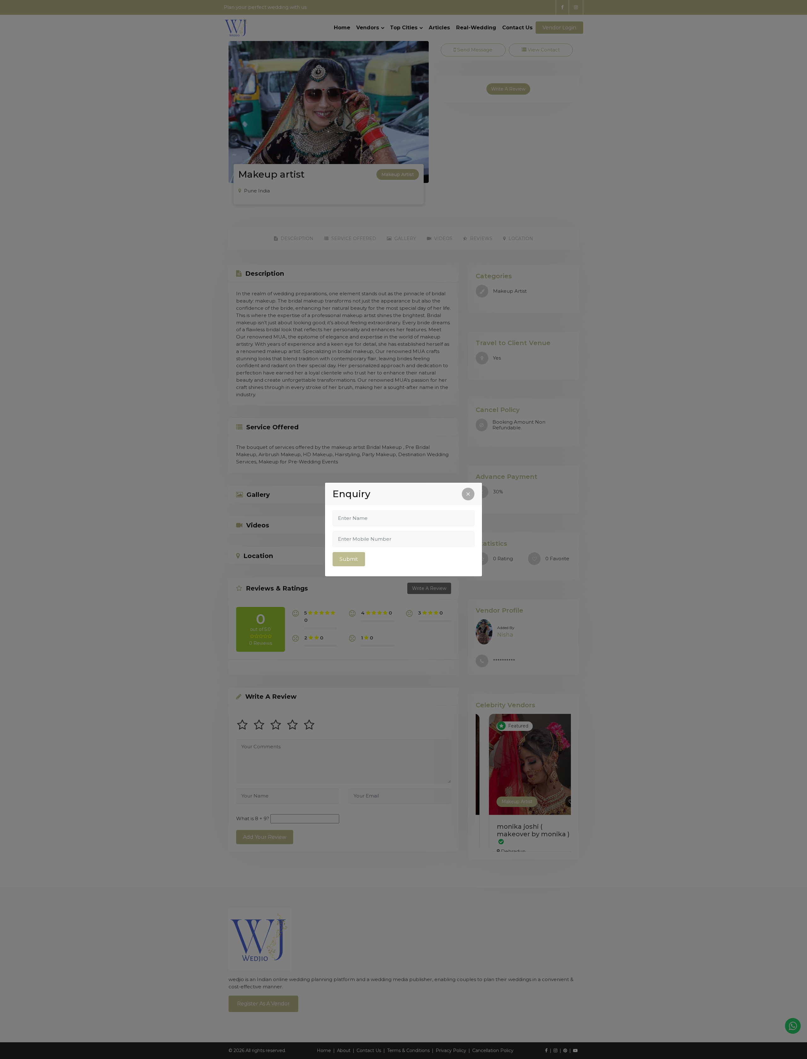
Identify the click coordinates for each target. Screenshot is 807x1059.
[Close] (468, 494)
